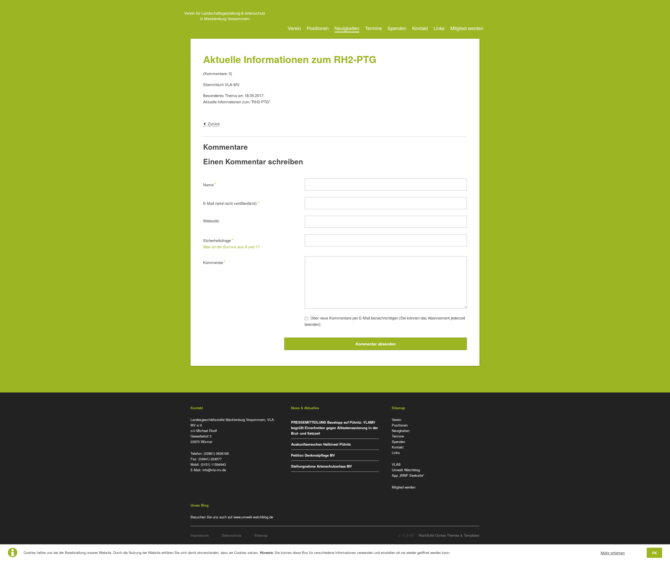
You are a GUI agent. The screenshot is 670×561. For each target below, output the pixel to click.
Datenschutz (232, 535)
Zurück (214, 123)
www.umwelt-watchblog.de (253, 516)
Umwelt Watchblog (406, 469)
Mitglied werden (466, 28)
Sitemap (261, 535)
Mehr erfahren (613, 553)
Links (439, 28)
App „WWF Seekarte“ (408, 475)
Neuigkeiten (346, 28)
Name (211, 184)
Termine (373, 28)
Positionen (318, 28)
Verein (294, 28)
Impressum (200, 535)
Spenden (397, 28)
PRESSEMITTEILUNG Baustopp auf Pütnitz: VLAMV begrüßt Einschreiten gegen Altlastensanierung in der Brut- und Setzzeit (334, 428)
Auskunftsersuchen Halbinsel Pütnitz (321, 444)
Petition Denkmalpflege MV (313, 455)
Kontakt (420, 28)
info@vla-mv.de (214, 469)
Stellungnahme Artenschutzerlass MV (321, 466)
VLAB (396, 464)
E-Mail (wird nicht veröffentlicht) (231, 202)
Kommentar (214, 261)
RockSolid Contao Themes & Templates (449, 535)
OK (654, 552)
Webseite (211, 220)
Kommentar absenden (376, 344)
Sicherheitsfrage (218, 239)
